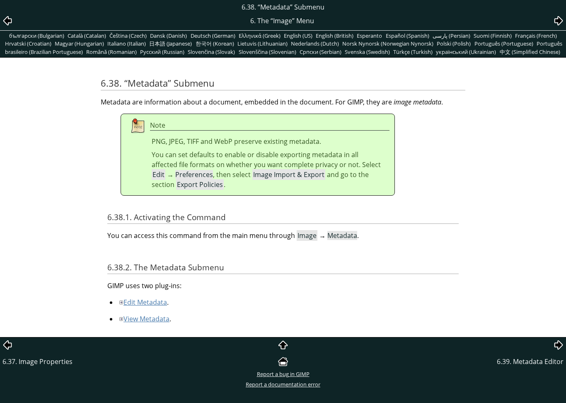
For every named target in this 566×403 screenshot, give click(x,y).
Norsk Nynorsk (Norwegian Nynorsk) (387, 43)
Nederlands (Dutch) (315, 43)
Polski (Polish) (454, 43)
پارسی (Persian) (451, 35)
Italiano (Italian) (126, 43)
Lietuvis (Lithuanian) (262, 43)
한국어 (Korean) (215, 43)
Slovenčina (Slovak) (211, 52)
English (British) (334, 35)
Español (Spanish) (407, 35)
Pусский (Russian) (162, 52)
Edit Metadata (145, 302)
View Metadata (146, 318)
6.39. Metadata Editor (530, 361)
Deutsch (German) (213, 35)
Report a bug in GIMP (283, 374)
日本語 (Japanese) (170, 43)
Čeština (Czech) (128, 35)
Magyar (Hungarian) (79, 43)
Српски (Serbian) (320, 52)
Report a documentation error (283, 384)
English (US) (298, 35)
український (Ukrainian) (466, 52)
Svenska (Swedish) (367, 52)
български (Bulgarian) (36, 35)
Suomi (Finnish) (493, 35)
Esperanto (369, 35)
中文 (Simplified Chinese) (530, 52)
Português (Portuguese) (503, 43)
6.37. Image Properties (37, 361)
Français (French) (536, 35)
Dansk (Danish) (168, 35)
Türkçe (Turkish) (413, 52)
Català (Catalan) (87, 35)
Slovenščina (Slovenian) (267, 52)
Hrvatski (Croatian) (28, 43)
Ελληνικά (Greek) (260, 35)
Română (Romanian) (111, 52)
